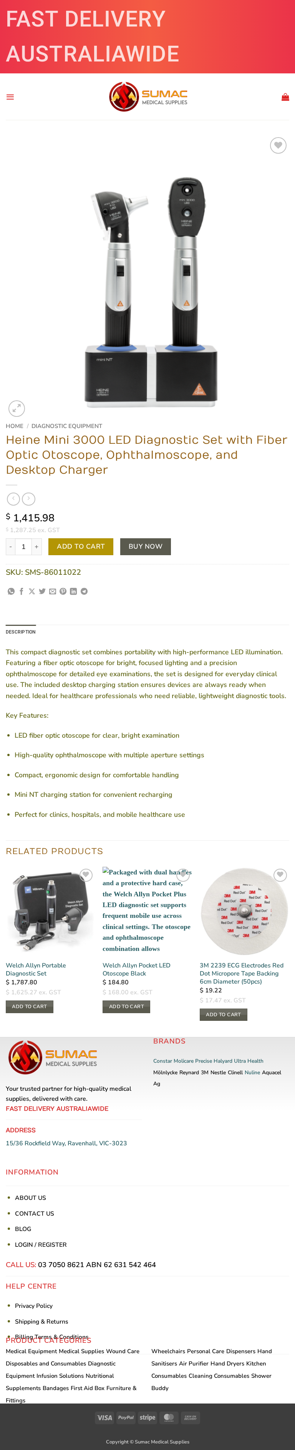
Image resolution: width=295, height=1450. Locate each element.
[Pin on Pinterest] (63, 592)
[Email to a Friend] (52, 592)
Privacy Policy (34, 1306)
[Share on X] (31, 592)
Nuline (252, 1072)
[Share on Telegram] (84, 592)
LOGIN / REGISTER (41, 1245)
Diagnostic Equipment (66, 426)
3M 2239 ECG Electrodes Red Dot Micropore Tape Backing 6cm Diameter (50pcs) (241, 973)
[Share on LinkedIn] (73, 592)
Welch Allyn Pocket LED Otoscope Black (137, 970)
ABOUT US (30, 1198)
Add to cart (81, 546)
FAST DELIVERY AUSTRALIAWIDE (92, 36)
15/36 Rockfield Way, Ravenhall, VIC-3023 (66, 1143)
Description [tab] (21, 632)
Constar (162, 1061)
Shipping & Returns (41, 1321)
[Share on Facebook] (21, 592)
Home (14, 426)
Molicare (184, 1061)
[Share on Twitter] (42, 592)
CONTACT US (34, 1213)
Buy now (146, 546)
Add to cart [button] (29, 1006)
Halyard (223, 1061)
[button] (10, 97)
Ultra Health (249, 1061)
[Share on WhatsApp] (11, 592)
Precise (203, 1061)
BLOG (23, 1229)
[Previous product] (28, 499)
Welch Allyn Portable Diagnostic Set (36, 970)
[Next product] (13, 499)
